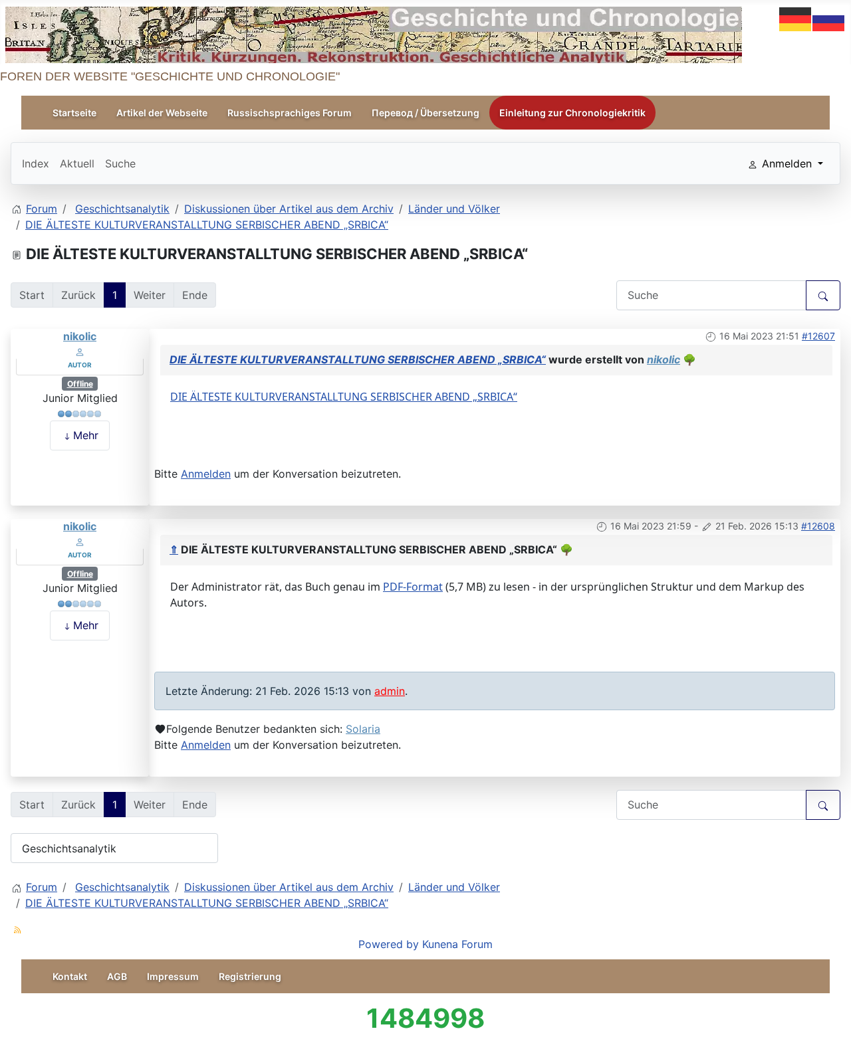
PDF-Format (413, 586)
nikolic (79, 336)
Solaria (363, 728)
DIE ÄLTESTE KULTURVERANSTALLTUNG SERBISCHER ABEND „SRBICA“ (358, 359)
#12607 (818, 335)
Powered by (388, 944)
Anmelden (206, 473)
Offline (80, 384)
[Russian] (829, 18)
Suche (120, 163)
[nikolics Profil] (80, 350)
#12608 (818, 526)
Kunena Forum (457, 944)
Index (35, 163)
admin (389, 691)
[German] (795, 18)
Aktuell (77, 163)
